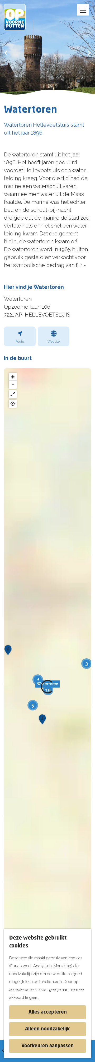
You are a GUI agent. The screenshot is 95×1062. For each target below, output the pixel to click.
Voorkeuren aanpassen (47, 1046)
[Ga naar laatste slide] (6, 52)
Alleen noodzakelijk (47, 1029)
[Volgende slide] (89, 52)
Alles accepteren (47, 1012)
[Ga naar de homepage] (18, 17)
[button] (37, 679)
